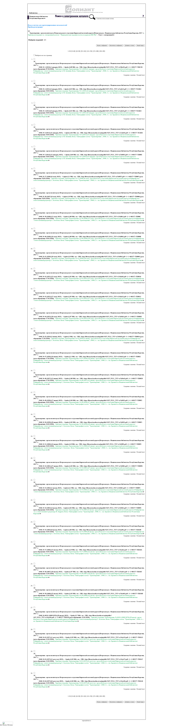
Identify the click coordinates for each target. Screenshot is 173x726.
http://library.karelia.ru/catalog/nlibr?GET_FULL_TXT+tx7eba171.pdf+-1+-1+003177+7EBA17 (114, 659)
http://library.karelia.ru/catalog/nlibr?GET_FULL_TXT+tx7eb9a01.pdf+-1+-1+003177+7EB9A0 (112, 276)
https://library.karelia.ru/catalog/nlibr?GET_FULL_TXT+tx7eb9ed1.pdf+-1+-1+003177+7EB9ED (113, 378)
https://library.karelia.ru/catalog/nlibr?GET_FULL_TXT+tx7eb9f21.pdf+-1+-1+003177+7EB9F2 (113, 400)
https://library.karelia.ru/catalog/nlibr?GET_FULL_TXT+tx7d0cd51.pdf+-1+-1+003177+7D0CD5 (113, 67)
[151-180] (96, 51)
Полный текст (140, 75)
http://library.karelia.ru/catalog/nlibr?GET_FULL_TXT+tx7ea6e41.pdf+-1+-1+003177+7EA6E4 (112, 111)
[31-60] (73, 51)
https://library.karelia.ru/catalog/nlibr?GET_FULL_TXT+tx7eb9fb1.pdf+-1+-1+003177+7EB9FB (113, 466)
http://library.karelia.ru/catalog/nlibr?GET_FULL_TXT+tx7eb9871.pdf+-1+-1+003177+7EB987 (110, 176)
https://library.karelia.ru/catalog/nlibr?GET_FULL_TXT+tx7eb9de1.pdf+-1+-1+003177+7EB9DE (112, 316)
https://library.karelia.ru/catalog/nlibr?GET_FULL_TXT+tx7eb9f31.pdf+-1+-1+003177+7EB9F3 (113, 422)
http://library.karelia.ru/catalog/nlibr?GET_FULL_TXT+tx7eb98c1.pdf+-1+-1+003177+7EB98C (112, 216)
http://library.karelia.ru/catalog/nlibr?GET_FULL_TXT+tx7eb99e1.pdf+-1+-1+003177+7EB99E (111, 256)
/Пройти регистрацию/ (35, 27)
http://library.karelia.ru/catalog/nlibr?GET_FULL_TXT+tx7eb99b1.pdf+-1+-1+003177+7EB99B (112, 236)
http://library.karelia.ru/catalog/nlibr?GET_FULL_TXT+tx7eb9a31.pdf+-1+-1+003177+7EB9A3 (112, 296)
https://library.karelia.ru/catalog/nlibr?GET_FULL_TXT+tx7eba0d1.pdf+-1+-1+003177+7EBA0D (113, 593)
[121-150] (89, 51)
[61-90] (78, 51)
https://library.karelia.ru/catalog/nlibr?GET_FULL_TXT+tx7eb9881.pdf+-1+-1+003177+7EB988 (110, 196)
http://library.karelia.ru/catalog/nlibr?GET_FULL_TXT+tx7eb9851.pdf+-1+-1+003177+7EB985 (113, 155)
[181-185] (102, 51)
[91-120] (83, 51)
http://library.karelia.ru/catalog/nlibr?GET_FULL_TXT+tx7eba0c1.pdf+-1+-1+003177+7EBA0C (113, 572)
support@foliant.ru (86, 720)
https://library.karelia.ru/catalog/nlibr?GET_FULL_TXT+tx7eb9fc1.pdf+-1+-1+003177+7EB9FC (111, 488)
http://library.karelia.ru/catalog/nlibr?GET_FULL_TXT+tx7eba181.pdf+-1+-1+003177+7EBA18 (114, 681)
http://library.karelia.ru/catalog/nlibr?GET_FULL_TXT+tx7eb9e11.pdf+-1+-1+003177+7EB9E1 (112, 356)
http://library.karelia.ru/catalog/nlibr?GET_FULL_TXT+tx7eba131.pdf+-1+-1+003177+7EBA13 (114, 637)
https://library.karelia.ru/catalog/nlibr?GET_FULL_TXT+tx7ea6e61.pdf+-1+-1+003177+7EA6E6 (113, 133)
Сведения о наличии (129, 75)
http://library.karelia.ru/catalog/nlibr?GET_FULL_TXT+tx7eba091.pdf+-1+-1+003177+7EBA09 (112, 530)
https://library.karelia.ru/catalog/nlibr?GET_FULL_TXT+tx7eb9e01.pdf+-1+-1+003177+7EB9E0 (110, 336)
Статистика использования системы (105, 18)
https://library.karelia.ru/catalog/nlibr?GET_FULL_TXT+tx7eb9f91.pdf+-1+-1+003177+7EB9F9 (112, 444)
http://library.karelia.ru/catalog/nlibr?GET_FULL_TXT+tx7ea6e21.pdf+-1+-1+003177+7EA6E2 (112, 89)
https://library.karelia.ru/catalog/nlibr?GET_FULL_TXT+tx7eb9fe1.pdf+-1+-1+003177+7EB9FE (112, 508)
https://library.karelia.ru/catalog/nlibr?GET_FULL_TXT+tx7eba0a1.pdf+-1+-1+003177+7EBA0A (112, 550)
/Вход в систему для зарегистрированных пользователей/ (47, 25)
